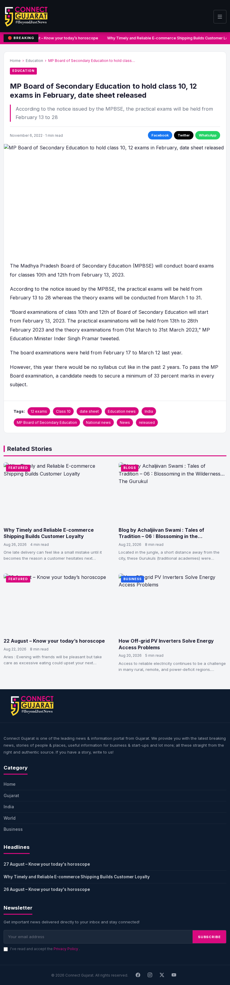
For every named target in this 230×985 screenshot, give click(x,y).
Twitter (184, 135)
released (147, 422)
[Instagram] (150, 975)
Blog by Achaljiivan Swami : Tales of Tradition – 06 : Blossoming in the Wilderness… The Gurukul (161, 536)
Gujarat (11, 795)
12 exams (39, 411)
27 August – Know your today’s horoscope (59, 38)
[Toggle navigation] (220, 16)
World (10, 818)
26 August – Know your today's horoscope (47, 889)
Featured (18, 468)
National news (98, 422)
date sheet (89, 411)
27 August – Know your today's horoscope (47, 864)
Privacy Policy (66, 949)
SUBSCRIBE (209, 937)
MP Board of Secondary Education (47, 422)
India (149, 411)
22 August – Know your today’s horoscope (54, 641)
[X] (162, 975)
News (125, 422)
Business (132, 579)
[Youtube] (174, 975)
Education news (122, 411)
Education (34, 60)
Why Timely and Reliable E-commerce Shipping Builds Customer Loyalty (49, 533)
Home (15, 60)
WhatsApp (208, 135)
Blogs (129, 468)
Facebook (160, 135)
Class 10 (63, 411)
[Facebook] (138, 975)
